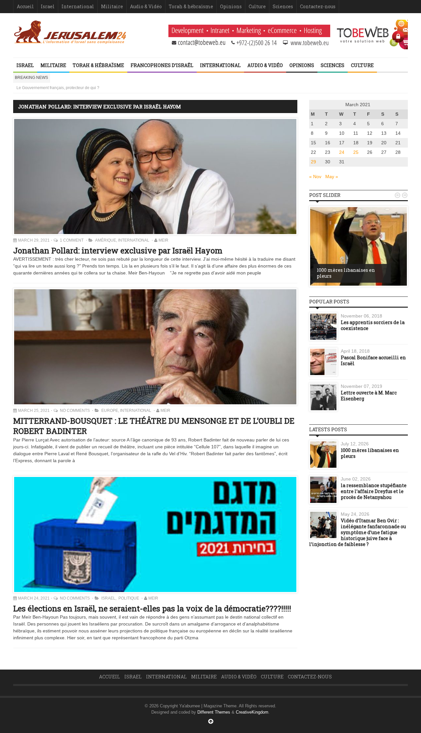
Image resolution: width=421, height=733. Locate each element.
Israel (48, 6)
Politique (128, 598)
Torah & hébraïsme (191, 6)
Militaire (112, 6)
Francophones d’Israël (162, 65)
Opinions (231, 6)
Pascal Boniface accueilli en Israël (373, 360)
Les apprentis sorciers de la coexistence (373, 325)
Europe (109, 410)
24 (341, 152)
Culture (257, 6)
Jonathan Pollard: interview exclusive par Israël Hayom (117, 250)
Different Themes (213, 712)
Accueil (25, 6)
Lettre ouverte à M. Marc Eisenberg (369, 396)
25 (356, 152)
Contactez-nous (317, 6)
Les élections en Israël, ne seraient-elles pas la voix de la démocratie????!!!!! (152, 608)
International (78, 6)
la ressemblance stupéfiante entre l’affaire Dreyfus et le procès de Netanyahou (374, 491)
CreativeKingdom (252, 712)
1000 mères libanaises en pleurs (346, 273)
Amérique (105, 240)
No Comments (75, 410)
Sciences (283, 6)
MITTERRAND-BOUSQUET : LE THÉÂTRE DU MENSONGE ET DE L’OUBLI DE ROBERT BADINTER (153, 425)
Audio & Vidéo (146, 6)
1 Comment (72, 240)
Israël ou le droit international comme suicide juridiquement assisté (76, 87)
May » (331, 176)
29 (313, 161)
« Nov (315, 176)
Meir (163, 240)
